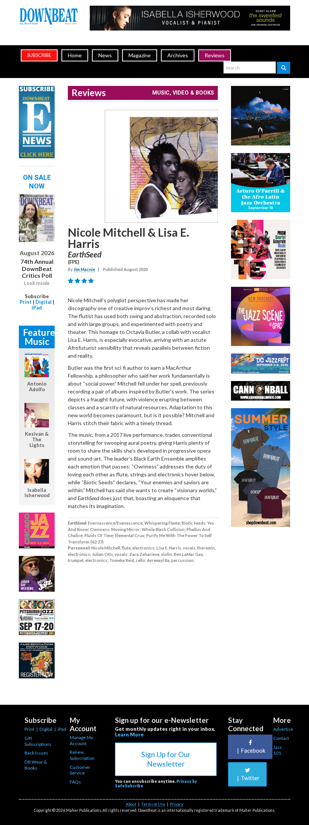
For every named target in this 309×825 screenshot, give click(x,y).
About (131, 804)
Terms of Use (153, 804)
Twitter (248, 777)
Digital (43, 302)
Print (26, 302)
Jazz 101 (277, 750)
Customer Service (80, 770)
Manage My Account (81, 740)
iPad (37, 308)
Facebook (251, 750)
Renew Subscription (82, 755)
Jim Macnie (84, 269)
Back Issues (36, 753)
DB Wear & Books (35, 765)
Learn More (129, 735)
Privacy (176, 804)
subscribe (39, 55)
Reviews (215, 55)
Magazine (139, 55)
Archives (177, 55)
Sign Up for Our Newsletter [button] (165, 759)
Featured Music (39, 337)
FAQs (75, 782)
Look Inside (37, 283)
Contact (281, 738)
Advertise (283, 729)
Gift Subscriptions (38, 741)
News (105, 55)
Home (75, 55)
